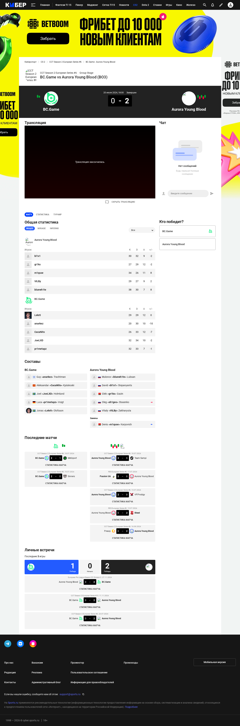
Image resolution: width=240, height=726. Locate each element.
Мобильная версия (215, 662)
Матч (29, 214)
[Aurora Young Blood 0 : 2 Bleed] (199, 97)
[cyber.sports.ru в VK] (21, 644)
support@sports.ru (70, 694)
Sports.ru (13, 702)
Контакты (10, 682)
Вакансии (37, 662)
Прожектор (77, 662)
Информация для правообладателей (92, 682)
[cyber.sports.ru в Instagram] (34, 644)
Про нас (8, 662)
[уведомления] (212, 5)
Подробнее (131, 706)
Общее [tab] (29, 228)
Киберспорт (31, 62)
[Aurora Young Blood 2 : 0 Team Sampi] (205, 96)
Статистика (42, 214)
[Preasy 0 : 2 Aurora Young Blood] (198, 96)
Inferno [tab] (54, 228)
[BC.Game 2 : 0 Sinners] (37, 96)
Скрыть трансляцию (123, 202)
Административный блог (46, 682)
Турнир (57, 214)
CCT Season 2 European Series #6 (65, 62)
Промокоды (131, 662)
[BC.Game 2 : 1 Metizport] (39, 97)
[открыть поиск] (204, 5)
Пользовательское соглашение (89, 672)
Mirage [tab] (42, 228)
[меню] (33, 5)
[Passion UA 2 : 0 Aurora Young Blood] (203, 97)
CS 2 (43, 62)
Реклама (37, 672)
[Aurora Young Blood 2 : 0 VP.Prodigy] (201, 96)
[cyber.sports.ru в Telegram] (8, 644)
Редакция (10, 672)
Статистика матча (55, 465)
